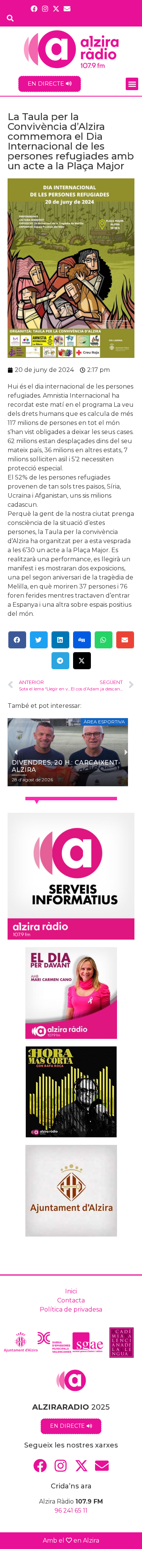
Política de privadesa (71, 1309)
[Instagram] (45, 8)
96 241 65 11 (71, 1510)
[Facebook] (34, 8)
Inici (71, 1291)
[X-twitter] (56, 8)
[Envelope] (67, 8)
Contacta (71, 1300)
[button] (132, 84)
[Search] (10, 18)
